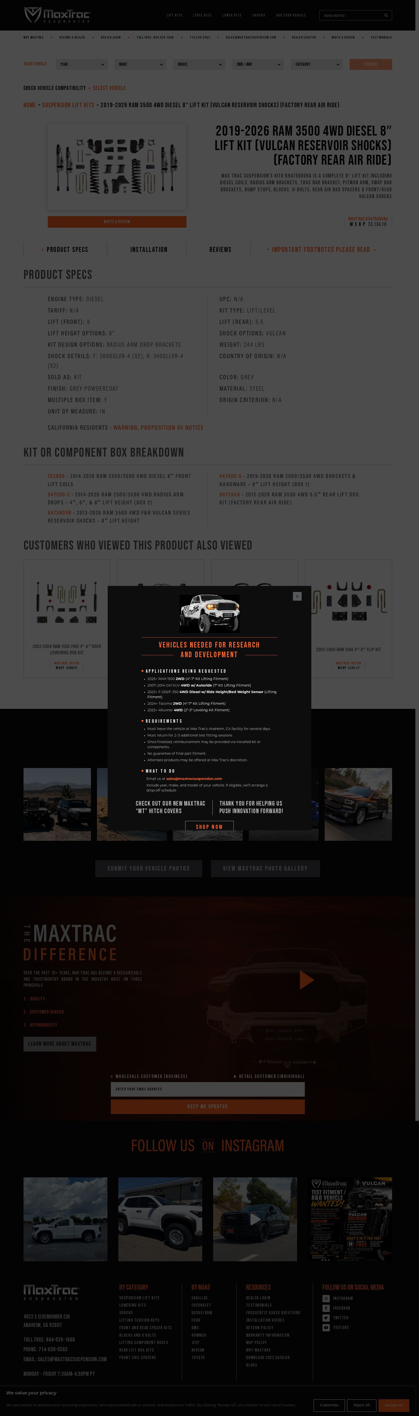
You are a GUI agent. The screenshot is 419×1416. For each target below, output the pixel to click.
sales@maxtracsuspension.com (194, 779)
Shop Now (209, 827)
